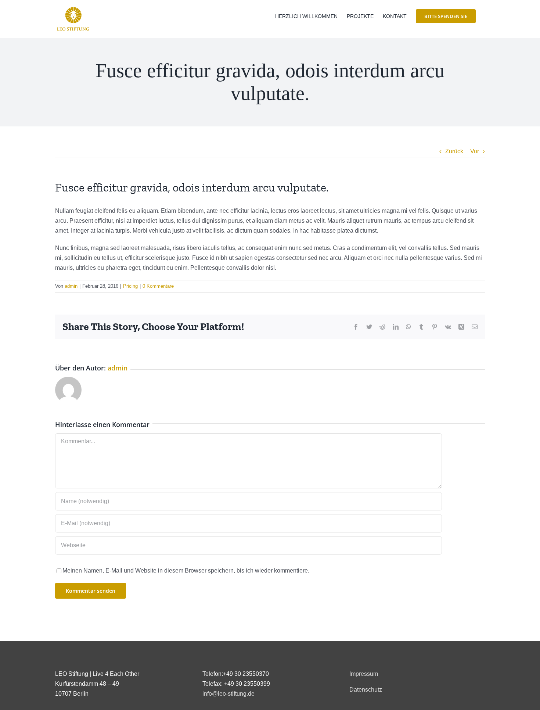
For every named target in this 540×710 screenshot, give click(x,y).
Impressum (363, 674)
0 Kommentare (158, 286)
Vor (474, 151)
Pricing (130, 286)
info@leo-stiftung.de (228, 694)
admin (71, 286)
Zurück (454, 151)
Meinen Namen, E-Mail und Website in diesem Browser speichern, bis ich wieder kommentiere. (185, 570)
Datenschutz (365, 689)
